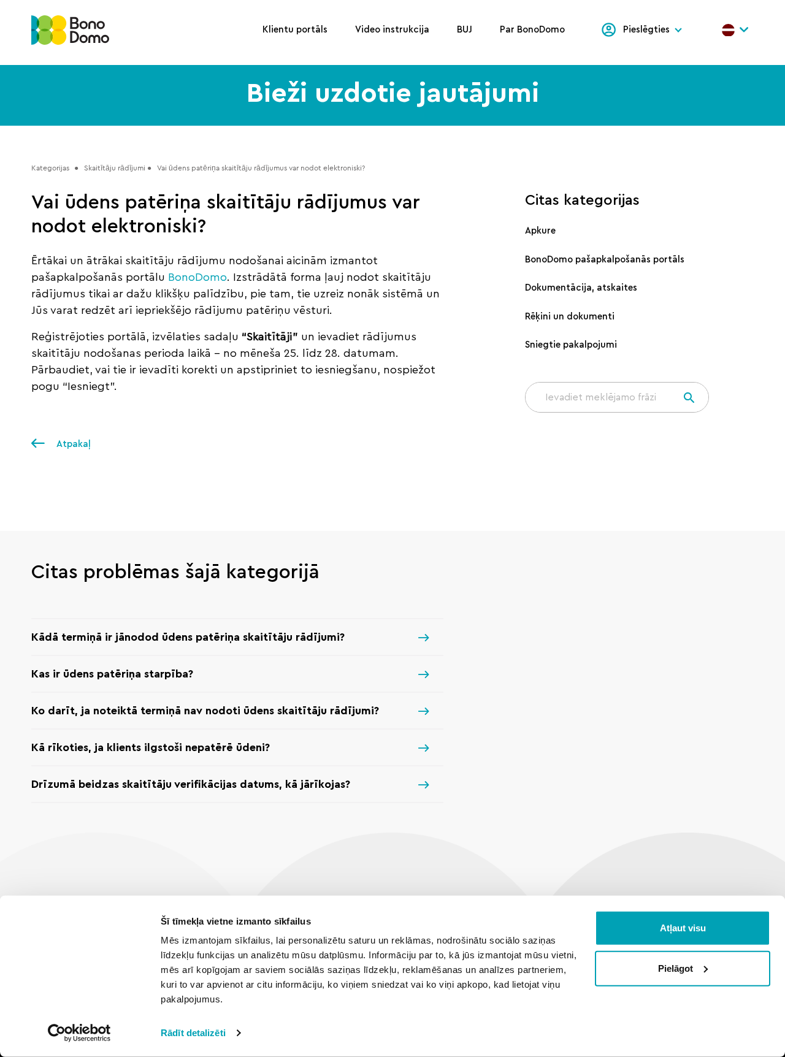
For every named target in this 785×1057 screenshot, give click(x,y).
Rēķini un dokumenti (570, 316)
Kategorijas (50, 167)
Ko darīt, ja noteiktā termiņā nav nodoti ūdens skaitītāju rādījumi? (205, 710)
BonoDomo (197, 277)
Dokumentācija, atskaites (581, 287)
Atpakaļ (72, 444)
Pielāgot (675, 968)
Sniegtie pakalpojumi (571, 344)
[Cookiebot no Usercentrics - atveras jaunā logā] (79, 1033)
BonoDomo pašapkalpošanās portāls (604, 259)
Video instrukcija (392, 29)
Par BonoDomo (532, 29)
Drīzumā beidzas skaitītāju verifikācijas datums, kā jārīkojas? (190, 784)
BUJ (464, 29)
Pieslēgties (646, 29)
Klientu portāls (294, 29)
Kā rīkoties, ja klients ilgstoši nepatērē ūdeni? (150, 747)
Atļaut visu (683, 928)
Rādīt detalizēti (193, 1033)
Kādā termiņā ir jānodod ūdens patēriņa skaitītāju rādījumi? (188, 637)
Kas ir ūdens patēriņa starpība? (112, 673)
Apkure (540, 230)
